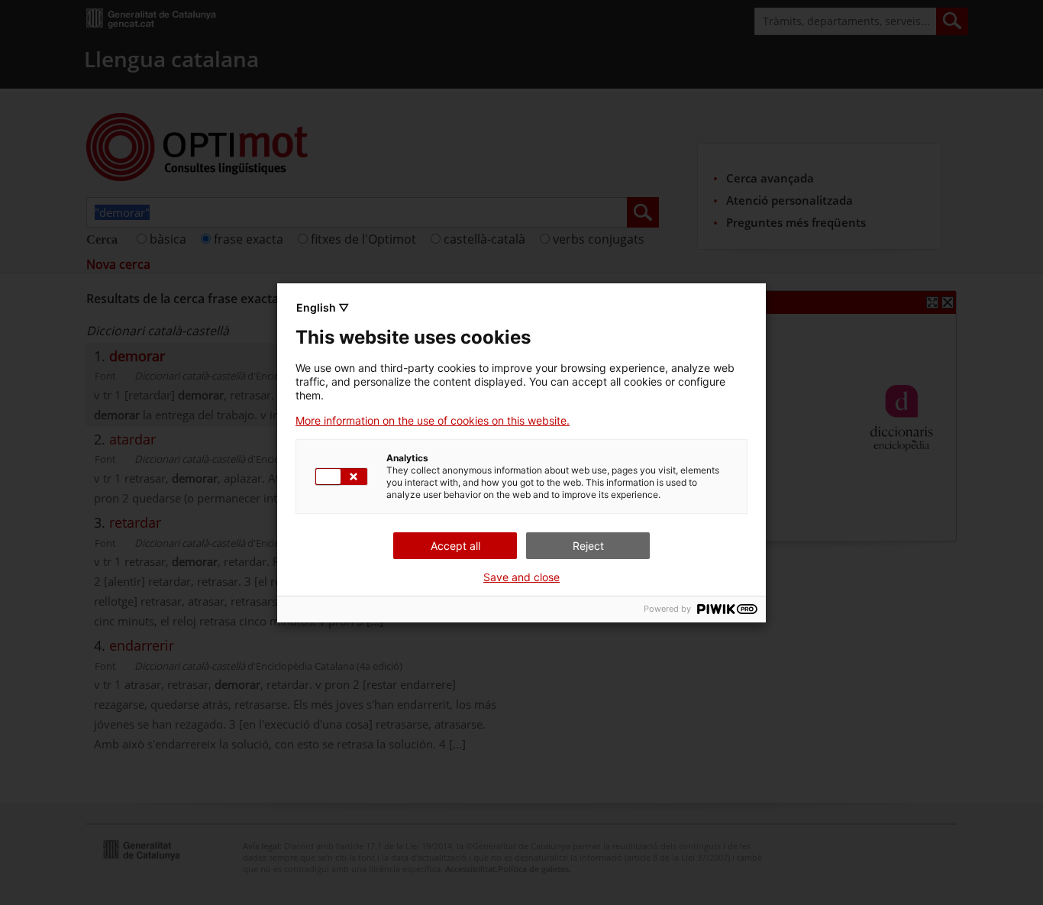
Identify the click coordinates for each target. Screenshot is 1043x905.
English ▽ (322, 307)
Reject (588, 545)
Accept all (455, 545)
